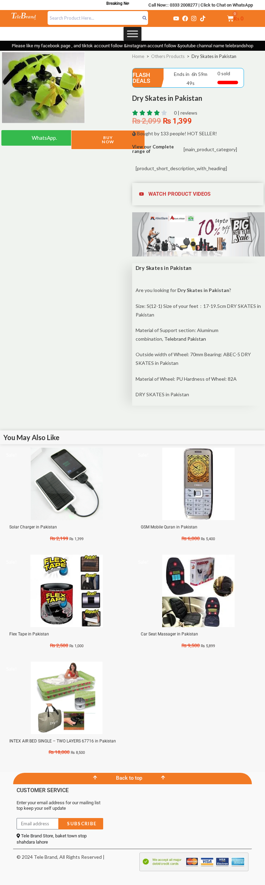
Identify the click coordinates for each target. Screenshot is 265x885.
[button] (198, 194)
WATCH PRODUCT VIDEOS (179, 194)
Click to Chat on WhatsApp (226, 5)
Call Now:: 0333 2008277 (172, 5)
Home (138, 56)
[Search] (144, 18)
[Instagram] (193, 18)
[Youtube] (176, 18)
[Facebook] (184, 18)
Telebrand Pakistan (185, 339)
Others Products (168, 56)
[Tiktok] (202, 18)
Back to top (129, 778)
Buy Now (108, 139)
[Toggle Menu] (132, 33)
